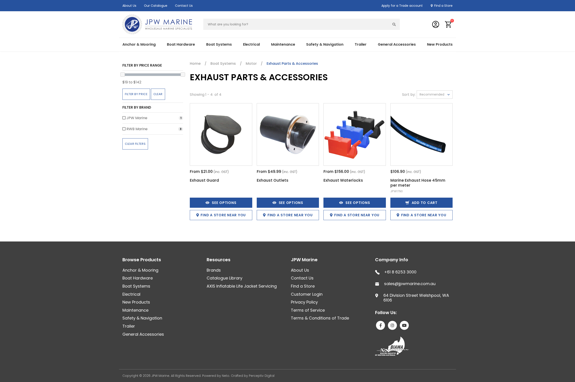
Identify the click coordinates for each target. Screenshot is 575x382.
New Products (440, 44)
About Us (129, 5)
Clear (158, 94)
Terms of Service (308, 310)
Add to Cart (425, 202)
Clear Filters (135, 144)
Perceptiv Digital (261, 375)
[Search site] (394, 24)
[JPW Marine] (157, 24)
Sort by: (409, 94)
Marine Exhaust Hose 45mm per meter (417, 183)
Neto (225, 375)
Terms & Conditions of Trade (320, 318)
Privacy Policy (304, 302)
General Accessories (143, 334)
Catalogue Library (224, 278)
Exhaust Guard (204, 180)
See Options (224, 202)
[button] (448, 24)
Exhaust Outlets (272, 180)
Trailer (128, 326)
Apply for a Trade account (402, 5)
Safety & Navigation (142, 318)
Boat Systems (136, 286)
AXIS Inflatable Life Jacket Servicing (242, 286)
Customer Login (307, 294)
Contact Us (184, 5)
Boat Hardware (137, 278)
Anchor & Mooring (140, 270)
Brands (214, 270)
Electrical (131, 294)
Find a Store (443, 5)
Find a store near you (223, 215)
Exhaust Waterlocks (343, 180)
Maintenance (135, 310)
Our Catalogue (155, 5)
